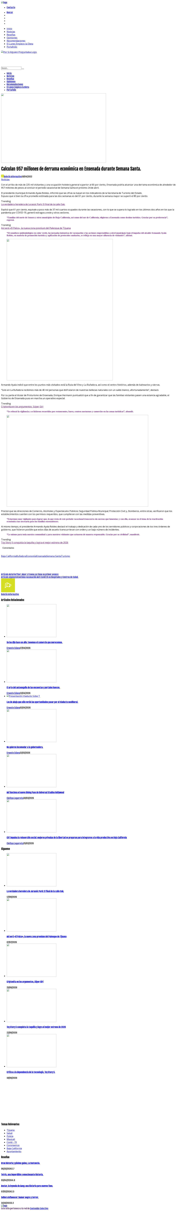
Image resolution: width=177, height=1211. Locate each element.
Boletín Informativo (13, 176)
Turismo (65, 556)
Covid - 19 (12, 1142)
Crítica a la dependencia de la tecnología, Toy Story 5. (31, 1072)
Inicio (9, 28)
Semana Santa (53, 556)
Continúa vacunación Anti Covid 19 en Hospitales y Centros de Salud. (47, 577)
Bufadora (21, 556)
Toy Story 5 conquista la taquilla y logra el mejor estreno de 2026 (34, 542)
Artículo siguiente (9, 577)
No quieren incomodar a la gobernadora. (25, 747)
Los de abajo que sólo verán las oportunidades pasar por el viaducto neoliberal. (42, 702)
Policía (10, 1136)
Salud (9, 1133)
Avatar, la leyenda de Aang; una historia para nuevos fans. (27, 1185)
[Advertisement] (51, 60)
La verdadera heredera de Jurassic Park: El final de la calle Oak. (33, 204)
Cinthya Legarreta (15, 798)
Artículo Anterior (8, 574)
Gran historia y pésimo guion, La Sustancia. (20, 1163)
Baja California (8, 556)
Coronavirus (13, 1145)
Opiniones (12, 37)
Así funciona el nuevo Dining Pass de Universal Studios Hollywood (35, 792)
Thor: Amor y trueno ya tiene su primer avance (37, 574)
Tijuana (11, 1130)
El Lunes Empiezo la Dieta (20, 43)
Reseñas (11, 34)
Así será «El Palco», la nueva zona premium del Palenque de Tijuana (36, 228)
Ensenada (41, 556)
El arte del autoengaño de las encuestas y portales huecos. (33, 687)
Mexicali (11, 1139)
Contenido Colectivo (39, 1208)
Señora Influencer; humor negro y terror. (20, 1197)
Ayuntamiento (14, 1151)
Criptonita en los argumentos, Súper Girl (22, 406)
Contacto (11, 7)
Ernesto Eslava (13, 648)
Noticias (11, 31)
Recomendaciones (16, 40)
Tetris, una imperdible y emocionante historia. (22, 1174)
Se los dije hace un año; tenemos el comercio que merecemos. (35, 642)
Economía (31, 556)
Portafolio (12, 46)
